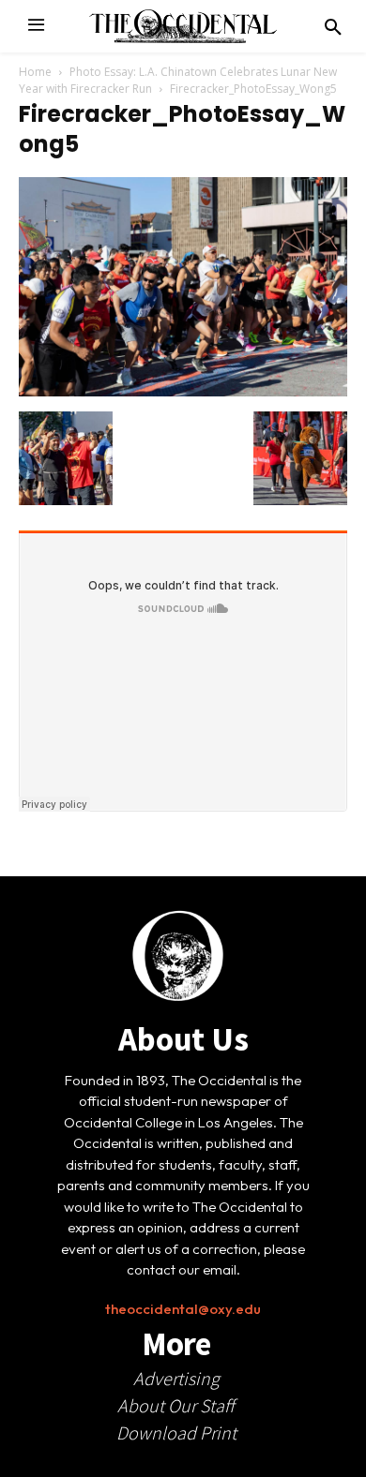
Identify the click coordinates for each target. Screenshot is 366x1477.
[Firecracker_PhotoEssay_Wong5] (183, 391)
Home (35, 72)
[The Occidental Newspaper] (183, 26)
